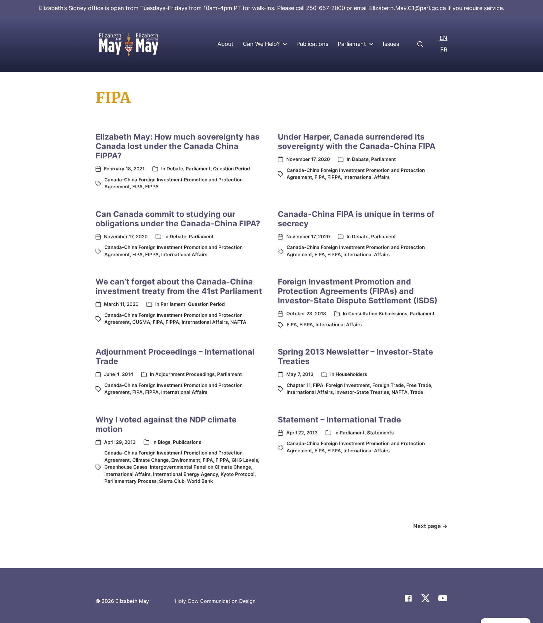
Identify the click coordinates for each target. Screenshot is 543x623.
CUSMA (141, 322)
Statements (380, 433)
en (443, 38)
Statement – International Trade (339, 419)
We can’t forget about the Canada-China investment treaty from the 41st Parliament (179, 286)
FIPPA (152, 187)
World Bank (200, 481)
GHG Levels (245, 460)
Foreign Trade (388, 385)
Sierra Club (171, 481)
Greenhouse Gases (125, 467)
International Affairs (366, 177)
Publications (312, 44)
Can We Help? (261, 44)
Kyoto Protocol (238, 474)
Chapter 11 (298, 385)
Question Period (231, 169)
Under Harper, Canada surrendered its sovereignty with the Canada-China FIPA (357, 141)
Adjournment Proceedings (185, 374)
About (225, 44)
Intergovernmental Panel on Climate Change (200, 467)
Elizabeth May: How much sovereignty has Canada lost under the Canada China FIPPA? (178, 146)
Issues (391, 44)
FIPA (137, 187)
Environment (185, 460)
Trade (416, 392)
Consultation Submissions (377, 314)
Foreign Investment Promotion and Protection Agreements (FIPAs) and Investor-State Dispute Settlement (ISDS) (357, 291)
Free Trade (418, 385)
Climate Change (150, 460)
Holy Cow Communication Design (215, 601)
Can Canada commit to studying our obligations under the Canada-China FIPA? (178, 218)
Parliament (352, 44)
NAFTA (238, 322)
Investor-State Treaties (362, 392)
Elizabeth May (132, 601)
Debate (175, 169)
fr (443, 49)
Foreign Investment (348, 385)
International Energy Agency (185, 474)
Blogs (164, 442)
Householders (351, 374)
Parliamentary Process (130, 481)
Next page (430, 526)
